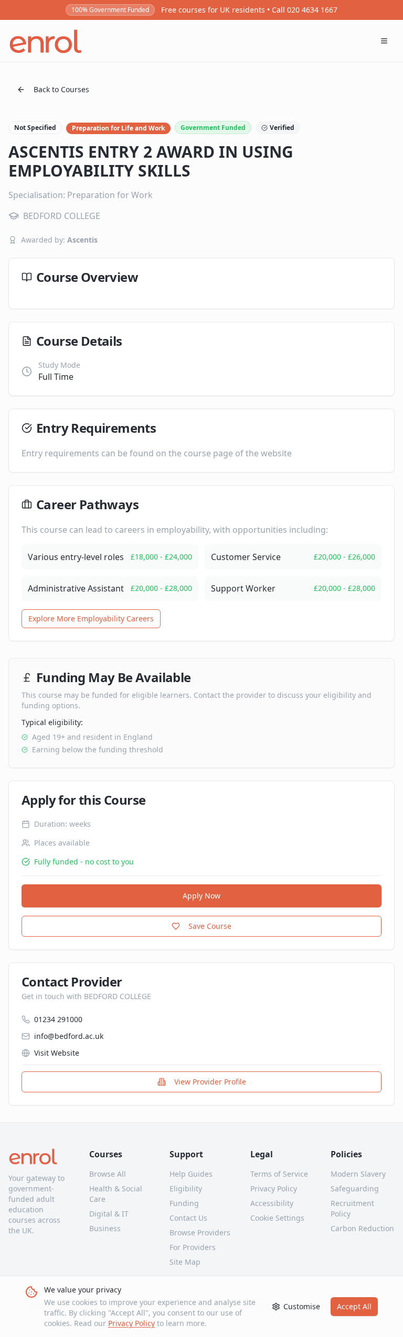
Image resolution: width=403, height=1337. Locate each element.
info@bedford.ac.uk (68, 1036)
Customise (301, 1306)
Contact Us (188, 1218)
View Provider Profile (210, 1082)
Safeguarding (355, 1188)
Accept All (354, 1306)
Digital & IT (109, 1214)
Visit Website (56, 1053)
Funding (184, 1203)
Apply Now (201, 896)
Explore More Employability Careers (91, 618)
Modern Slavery (358, 1174)
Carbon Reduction (362, 1228)
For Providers (192, 1247)
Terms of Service (279, 1174)
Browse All (107, 1174)
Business (105, 1228)
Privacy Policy (131, 1323)
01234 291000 (58, 1019)
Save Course (209, 926)
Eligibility (185, 1188)
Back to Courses (61, 89)
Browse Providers (199, 1232)
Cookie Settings (277, 1218)
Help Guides (191, 1174)
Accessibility (271, 1203)
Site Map (184, 1262)
